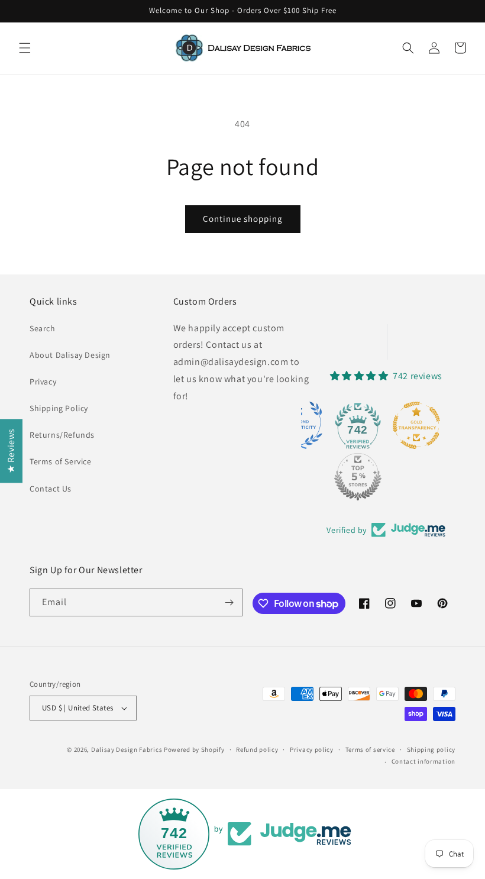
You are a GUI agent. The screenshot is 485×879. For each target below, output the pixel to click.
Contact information (423, 761)
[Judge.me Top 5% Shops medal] (357, 476)
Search (43, 328)
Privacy (43, 381)
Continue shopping (243, 218)
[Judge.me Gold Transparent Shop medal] (416, 425)
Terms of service (370, 749)
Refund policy (257, 749)
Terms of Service (61, 461)
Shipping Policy (59, 408)
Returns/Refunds (62, 434)
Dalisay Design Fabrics (126, 749)
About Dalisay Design (70, 355)
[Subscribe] (229, 602)
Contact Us (51, 488)
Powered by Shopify (194, 749)
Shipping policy (431, 749)
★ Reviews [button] (11, 450)
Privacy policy (312, 749)
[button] (25, 48)
